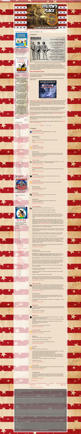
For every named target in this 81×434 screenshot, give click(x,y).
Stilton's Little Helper (20, 149)
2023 (18, 128)
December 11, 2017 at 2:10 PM (37, 290)
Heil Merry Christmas (21, 139)
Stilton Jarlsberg (35, 206)
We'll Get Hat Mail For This (22, 158)
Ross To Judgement (20, 156)
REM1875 (34, 174)
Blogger (46, 429)
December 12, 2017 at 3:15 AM (37, 312)
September (20, 162)
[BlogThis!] (47, 125)
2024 (18, 127)
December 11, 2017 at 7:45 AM (37, 183)
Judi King (34, 145)
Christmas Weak (20, 141)
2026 (18, 124)
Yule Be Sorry (19, 253)
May (18, 168)
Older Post (63, 385)
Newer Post (32, 385)
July (18, 165)
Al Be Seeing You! (20, 153)
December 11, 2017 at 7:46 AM (37, 195)
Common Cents (18, 197)
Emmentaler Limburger (36, 167)
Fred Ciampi (34, 160)
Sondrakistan (17, 201)
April (18, 170)
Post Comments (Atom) (39, 387)
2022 (18, 235)
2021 (18, 131)
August (19, 164)
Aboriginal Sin (19, 152)
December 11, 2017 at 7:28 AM (37, 171)
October (19, 161)
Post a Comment (34, 380)
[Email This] (46, 125)
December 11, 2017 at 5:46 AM (37, 148)
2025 (18, 125)
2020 (18, 132)
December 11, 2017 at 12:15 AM (38, 133)
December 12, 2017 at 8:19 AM (37, 343)
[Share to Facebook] (49, 125)
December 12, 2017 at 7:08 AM (37, 332)
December (19, 138)
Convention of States (19, 199)
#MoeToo (19, 150)
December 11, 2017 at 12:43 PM (38, 280)
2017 (18, 137)
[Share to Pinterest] (50, 125)
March (19, 171)
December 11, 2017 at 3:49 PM (37, 301)
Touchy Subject (20, 146)
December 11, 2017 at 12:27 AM (38, 142)
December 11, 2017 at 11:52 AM (38, 246)
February (19, 278)
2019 (18, 134)
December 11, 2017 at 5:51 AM (37, 156)
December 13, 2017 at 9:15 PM (37, 378)
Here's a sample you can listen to (44, 223)
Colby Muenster (35, 180)
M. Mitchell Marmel (35, 130)
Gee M (33, 346)
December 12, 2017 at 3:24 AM (37, 326)
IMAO (16, 200)
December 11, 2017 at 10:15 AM (38, 203)
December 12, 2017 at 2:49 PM (37, 361)
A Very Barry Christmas (21, 250)
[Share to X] (48, 125)
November (19, 265)
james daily (34, 365)
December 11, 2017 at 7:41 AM (37, 177)
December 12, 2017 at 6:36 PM (37, 369)
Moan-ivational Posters (21, 155)
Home (48, 385)
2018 (18, 135)
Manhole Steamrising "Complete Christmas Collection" (42, 100)
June (18, 167)
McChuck (34, 193)
